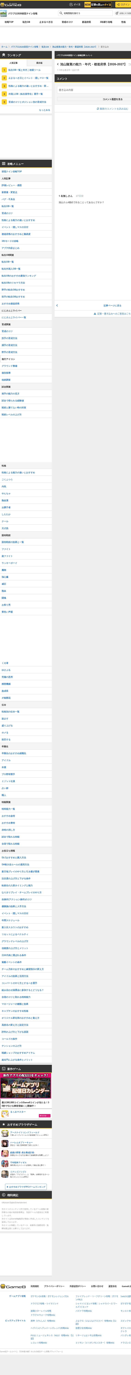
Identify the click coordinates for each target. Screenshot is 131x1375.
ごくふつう (7, 479)
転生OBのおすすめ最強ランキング (19, 275)
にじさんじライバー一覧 (14, 317)
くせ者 (5, 662)
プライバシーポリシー (54, 1286)
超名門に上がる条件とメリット (17, 1059)
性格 (123, 21)
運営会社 (112, 1286)
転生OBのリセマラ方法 (13, 282)
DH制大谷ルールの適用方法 (15, 864)
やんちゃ (6, 493)
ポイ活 (77, 4)
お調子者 (6, 507)
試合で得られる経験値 (13, 400)
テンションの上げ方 (12, 1045)
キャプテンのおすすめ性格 (15, 1010)
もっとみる (44, 109)
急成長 (5, 690)
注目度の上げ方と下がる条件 (16, 878)
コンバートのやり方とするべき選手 (19, 983)
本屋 (4, 767)
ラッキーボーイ (9, 562)
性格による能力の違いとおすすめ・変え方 (30, 85)
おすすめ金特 (8, 815)
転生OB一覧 (8, 206)
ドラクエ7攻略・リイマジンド (45, 1303)
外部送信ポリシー (78, 1286)
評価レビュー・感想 (12, 185)
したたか (6, 514)
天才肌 (5, 528)
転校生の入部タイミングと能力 (17, 885)
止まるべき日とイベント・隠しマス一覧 (28, 77)
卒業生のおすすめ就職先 (14, 753)
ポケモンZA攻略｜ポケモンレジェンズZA (50, 1296)
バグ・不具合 (8, 199)
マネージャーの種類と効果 (15, 1003)
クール (5, 521)
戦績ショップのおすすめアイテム (18, 1052)
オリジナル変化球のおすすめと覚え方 (20, 1017)
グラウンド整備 (9, 365)
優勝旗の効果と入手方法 (14, 906)
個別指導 (6, 372)
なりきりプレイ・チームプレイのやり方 (22, 892)
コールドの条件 (9, 1038)
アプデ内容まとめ (10, 247)
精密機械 (6, 683)
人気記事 (13, 63)
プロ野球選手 (8, 774)
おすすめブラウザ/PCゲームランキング (27, 1186)
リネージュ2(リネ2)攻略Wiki (88, 1335)
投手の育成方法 (9, 338)
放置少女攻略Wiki (84, 1328)
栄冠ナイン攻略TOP (12, 171)
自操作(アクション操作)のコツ (17, 899)
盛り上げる (7, 725)
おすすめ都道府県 (10, 303)
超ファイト (7, 555)
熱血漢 (5, 500)
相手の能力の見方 (10, 393)
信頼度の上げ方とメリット (15, 948)
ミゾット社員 (8, 781)
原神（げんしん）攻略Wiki (43, 1320)
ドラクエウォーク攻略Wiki (43, 1315)
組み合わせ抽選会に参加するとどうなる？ (23, 989)
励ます (5, 718)
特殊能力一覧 (8, 808)
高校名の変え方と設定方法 (15, 1024)
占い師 (5, 788)
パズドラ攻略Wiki (84, 1311)
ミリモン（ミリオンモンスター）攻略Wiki (95, 1342)
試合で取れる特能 (10, 836)
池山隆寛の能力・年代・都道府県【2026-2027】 (93, 64)
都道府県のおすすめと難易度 (16, 234)
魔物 (4, 569)
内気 (4, 486)
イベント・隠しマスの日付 (15, 227)
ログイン (125, 4)
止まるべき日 (46, 21)
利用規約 (35, 1286)
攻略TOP (9, 21)
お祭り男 (6, 604)
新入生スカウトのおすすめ (15, 927)
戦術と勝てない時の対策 (14, 407)
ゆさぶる (6, 669)
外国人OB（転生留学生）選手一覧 (26, 93)
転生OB (26, 21)
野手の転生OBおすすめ (13, 289)
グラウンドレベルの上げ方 (15, 941)
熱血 (4, 590)
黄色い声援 (7, 611)
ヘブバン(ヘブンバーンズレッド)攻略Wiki (50, 1328)
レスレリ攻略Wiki (39, 1342)
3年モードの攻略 (10, 241)
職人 (4, 795)
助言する (6, 739)
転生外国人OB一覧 (11, 268)
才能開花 (6, 697)
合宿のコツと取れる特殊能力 (16, 996)
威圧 (4, 583)
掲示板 (39, 63)
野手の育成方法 (9, 352)
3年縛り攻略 (106, 21)
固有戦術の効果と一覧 (13, 542)
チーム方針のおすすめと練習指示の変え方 (23, 969)
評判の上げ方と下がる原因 (15, 1031)
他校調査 (6, 379)
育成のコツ (67, 21)
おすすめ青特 (8, 822)
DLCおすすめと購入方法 (14, 857)
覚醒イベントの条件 (12, 962)
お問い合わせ (97, 1286)
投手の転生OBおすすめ (13, 296)
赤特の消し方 (8, 829)
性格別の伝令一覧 (10, 711)
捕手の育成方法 (9, 345)
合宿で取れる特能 (10, 843)
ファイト (6, 549)
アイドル (6, 760)
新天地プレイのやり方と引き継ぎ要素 (20, 871)
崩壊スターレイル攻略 (41, 1311)
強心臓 (5, 576)
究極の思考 (7, 676)
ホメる (5, 732)
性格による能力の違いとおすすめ (18, 220)
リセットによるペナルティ (15, 934)
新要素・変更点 (9, 192)
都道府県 (86, 21)
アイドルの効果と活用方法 (15, 976)
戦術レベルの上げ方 (12, 414)
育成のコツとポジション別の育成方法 (27, 101)
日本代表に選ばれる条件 (14, 955)
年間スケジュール (10, 920)
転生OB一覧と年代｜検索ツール (25, 69)
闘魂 (4, 597)
